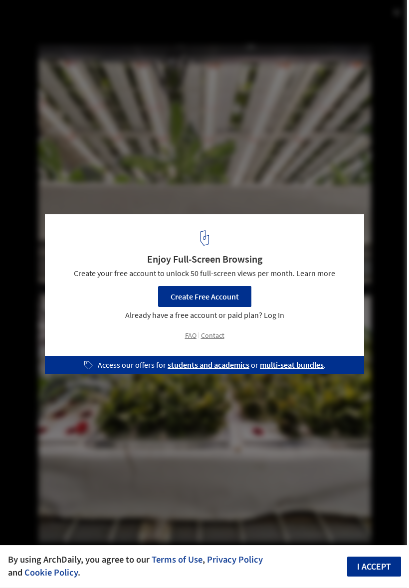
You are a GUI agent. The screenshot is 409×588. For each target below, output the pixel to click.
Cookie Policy (51, 572)
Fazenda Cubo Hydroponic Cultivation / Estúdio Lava (143, 18)
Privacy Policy (235, 559)
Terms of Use (177, 559)
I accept (374, 567)
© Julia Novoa (31, 34)
